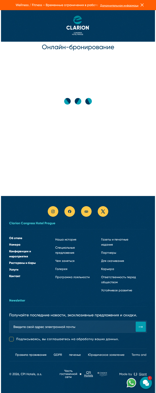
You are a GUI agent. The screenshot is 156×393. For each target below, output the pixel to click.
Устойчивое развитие (116, 290)
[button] (121, 334)
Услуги (13, 269)
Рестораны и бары (22, 263)
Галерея (61, 269)
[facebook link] (69, 211)
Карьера (107, 269)
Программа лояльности (72, 277)
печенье (75, 355)
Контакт (14, 276)
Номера (14, 244)
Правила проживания (31, 355)
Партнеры (108, 253)
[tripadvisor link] (86, 211)
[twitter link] (103, 211)
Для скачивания (112, 261)
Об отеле (15, 238)
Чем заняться (65, 261)
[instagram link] (53, 211)
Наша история (65, 239)
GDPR (58, 355)
